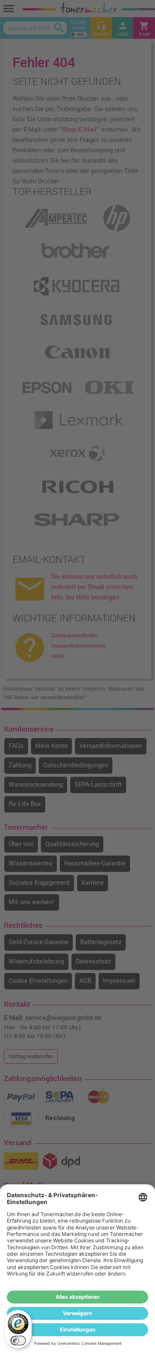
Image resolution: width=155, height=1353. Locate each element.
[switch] (18, 1340)
